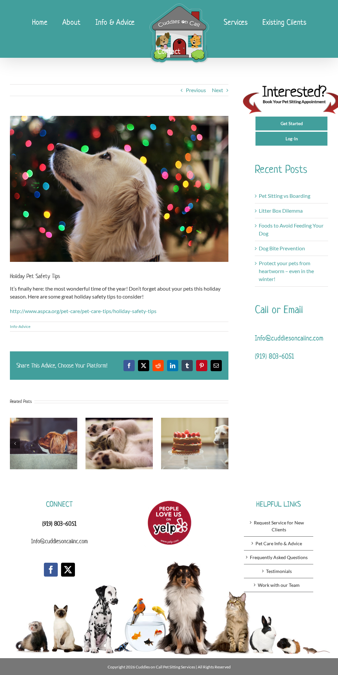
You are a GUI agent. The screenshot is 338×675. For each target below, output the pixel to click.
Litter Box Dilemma (281, 210)
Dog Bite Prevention (282, 248)
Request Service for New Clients (279, 526)
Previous (196, 90)
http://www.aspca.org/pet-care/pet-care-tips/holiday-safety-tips (83, 311)
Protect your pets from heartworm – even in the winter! (286, 271)
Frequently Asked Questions (279, 557)
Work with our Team (279, 585)
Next (217, 90)
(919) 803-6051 (274, 356)
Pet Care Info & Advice (278, 543)
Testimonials (279, 571)
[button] (15, 443)
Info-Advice (20, 326)
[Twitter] (68, 570)
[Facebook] (51, 570)
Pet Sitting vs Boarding (284, 196)
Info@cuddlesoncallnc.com (289, 337)
